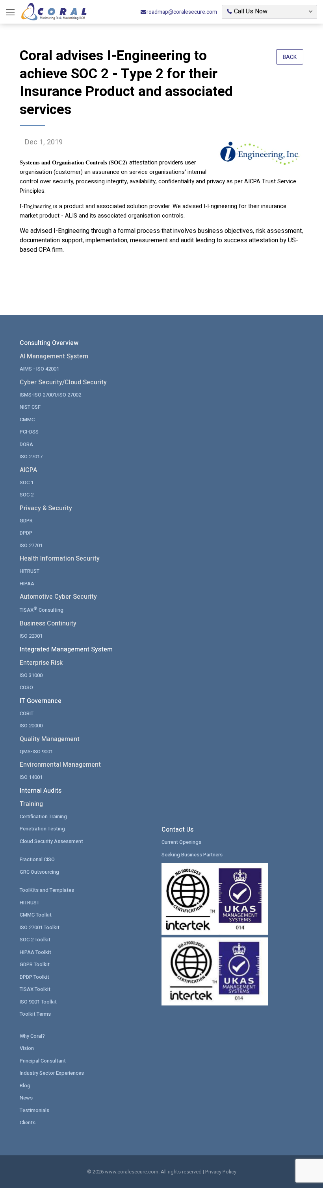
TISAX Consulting (41, 609)
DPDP (26, 533)
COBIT (26, 713)
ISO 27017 (31, 456)
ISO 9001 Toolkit (38, 1001)
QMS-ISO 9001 (36, 751)
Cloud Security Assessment (51, 841)
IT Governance (40, 701)
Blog (25, 1085)
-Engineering (37, 206)
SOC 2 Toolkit (35, 939)
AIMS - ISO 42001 (39, 369)
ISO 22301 (31, 636)
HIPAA (27, 583)
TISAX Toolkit (35, 989)
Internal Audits (40, 790)
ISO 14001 (31, 777)
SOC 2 (26, 494)
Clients (27, 1122)
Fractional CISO (37, 859)
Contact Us (177, 829)
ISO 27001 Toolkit (39, 927)
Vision (27, 1048)
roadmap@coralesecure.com (182, 12)
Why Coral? (32, 1036)
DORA (26, 444)
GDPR (26, 520)
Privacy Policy (220, 1171)
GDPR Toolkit (35, 964)
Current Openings (181, 842)
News (26, 1097)
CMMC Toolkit (36, 915)
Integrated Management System (66, 649)
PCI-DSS (29, 431)
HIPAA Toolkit (35, 952)
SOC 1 (26, 482)
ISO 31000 (31, 675)
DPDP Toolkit (34, 977)
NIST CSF (30, 407)
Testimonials (34, 1110)
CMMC (27, 419)
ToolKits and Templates (47, 890)
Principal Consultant (43, 1060)
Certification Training (43, 816)
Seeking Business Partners (192, 854)
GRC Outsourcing (39, 872)
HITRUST (29, 571)
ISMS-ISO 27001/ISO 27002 (50, 394)
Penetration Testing (42, 828)
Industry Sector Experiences (52, 1073)
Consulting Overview (49, 343)
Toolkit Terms (35, 1014)
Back (290, 57)
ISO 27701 (31, 545)
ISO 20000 (31, 725)
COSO (26, 687)
